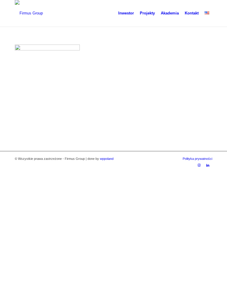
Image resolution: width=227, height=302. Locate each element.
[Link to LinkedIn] (207, 165)
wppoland (107, 158)
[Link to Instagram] (198, 165)
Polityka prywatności (197, 158)
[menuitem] (126, 13)
